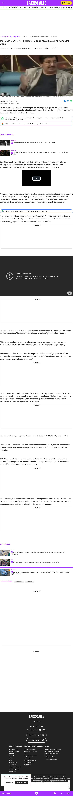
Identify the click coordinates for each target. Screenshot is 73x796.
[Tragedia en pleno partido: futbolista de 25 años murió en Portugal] (5, 143)
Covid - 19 (29, 581)
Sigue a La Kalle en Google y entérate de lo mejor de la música (26, 211)
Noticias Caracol (13, 749)
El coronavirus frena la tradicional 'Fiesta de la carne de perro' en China (36, 562)
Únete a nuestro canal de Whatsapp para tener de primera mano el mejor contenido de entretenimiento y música (34, 118)
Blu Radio (11, 755)
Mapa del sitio (27, 764)
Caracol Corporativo (14, 769)
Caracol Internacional (15, 766)
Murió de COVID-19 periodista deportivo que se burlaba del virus (38, 36)
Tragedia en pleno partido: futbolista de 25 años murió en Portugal (34, 142)
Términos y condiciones (51, 759)
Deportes (16, 36)
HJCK (10, 758)
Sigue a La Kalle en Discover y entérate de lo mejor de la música (26, 124)
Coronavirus (19, 581)
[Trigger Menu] (2, 3)
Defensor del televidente (30, 751)
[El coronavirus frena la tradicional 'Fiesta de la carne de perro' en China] (5, 562)
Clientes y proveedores (30, 760)
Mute (55, 793)
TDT (25, 753)
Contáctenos (27, 758)
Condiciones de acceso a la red (53, 749)
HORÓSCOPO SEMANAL (15, 7)
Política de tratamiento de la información (52, 754)
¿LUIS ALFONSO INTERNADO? (31, 7)
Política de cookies (49, 757)
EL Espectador (13, 762)
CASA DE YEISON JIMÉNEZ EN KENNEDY (52, 7)
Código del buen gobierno (30, 755)
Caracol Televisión (14, 751)
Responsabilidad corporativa (52, 751)
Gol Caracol (12, 753)
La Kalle (2, 36)
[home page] (36, 3)
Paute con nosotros (29, 762)
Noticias (8, 36)
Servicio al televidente (29, 749)
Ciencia (13, 550)
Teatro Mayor (12, 764)
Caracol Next (12, 771)
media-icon (36, 793)
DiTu (10, 760)
